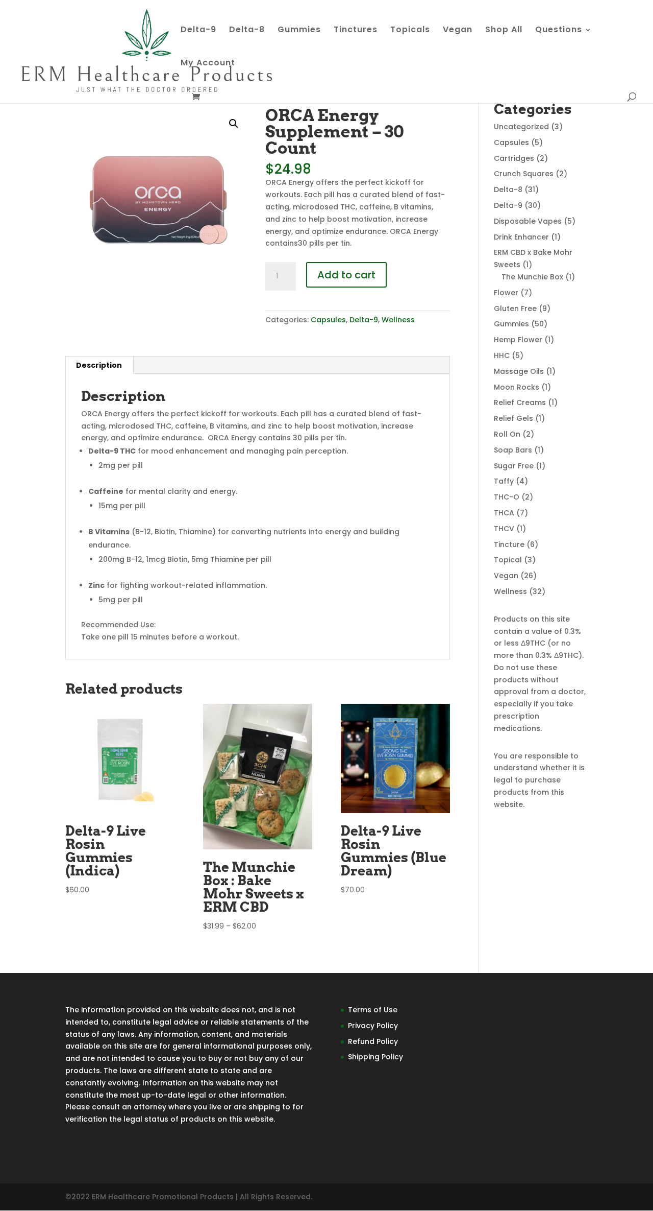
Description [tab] (99, 365)
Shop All (503, 30)
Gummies (299, 30)
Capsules (328, 320)
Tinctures (356, 30)
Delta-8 (247, 30)
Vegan (457, 30)
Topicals (410, 30)
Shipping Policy (375, 1057)
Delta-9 (198, 30)
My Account (208, 63)
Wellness (398, 320)
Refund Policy (373, 1041)
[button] (233, 123)
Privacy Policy (373, 1025)
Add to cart (346, 275)
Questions (558, 30)
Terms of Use (372, 1010)
